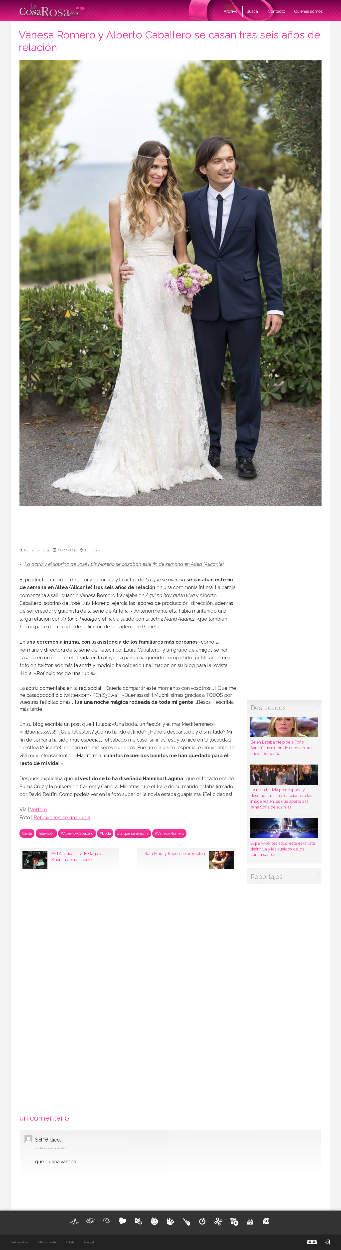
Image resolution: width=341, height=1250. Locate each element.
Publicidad (70, 1242)
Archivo (231, 11)
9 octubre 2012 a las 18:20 (51, 1148)
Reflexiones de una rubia (62, 818)
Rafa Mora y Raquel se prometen (174, 853)
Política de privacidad (47, 1242)
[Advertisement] (170, 524)
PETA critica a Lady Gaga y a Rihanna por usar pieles (78, 856)
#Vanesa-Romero (169, 833)
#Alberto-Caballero (77, 833)
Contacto (276, 11)
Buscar (252, 11)
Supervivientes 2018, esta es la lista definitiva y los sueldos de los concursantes (282, 849)
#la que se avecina (133, 833)
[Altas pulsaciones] (75, 1221)
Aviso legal (89, 1242)
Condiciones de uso (20, 1242)
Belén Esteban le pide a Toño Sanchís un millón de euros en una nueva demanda (281, 748)
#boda (105, 833)
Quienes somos (308, 11)
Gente (27, 833)
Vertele (38, 810)
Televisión (46, 833)
